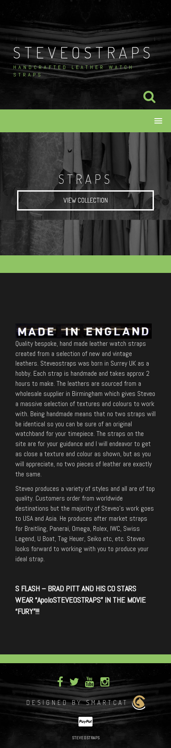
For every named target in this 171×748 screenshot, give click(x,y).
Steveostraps (83, 52)
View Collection (86, 200)
